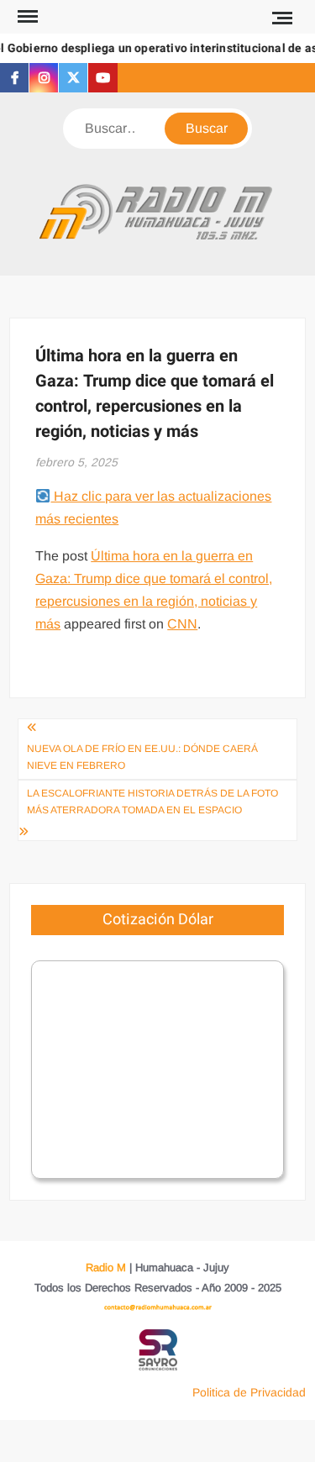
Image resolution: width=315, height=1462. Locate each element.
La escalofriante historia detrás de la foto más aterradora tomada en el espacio (152, 801)
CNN (182, 624)
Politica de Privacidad (249, 1392)
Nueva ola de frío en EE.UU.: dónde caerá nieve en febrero (142, 757)
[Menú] (26, 17)
